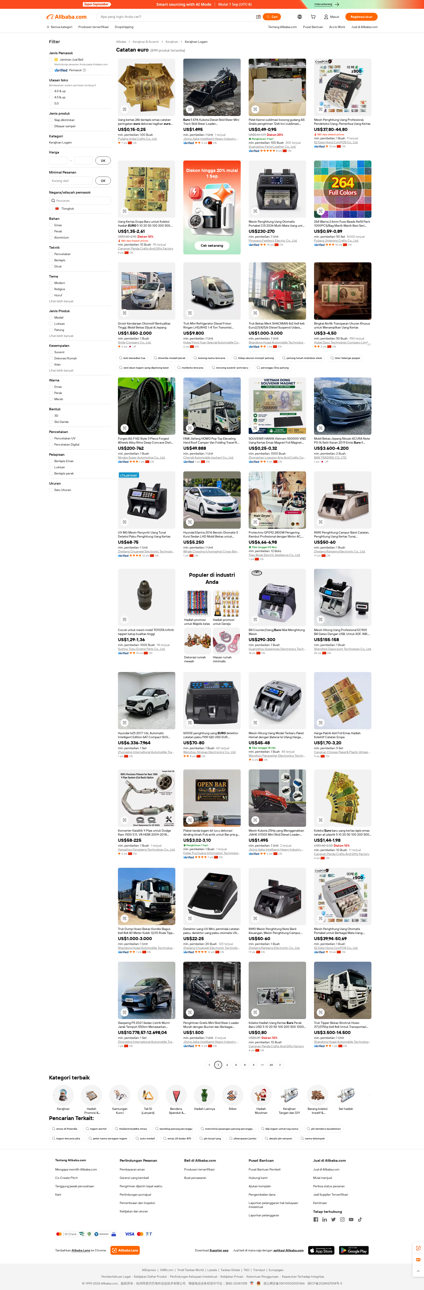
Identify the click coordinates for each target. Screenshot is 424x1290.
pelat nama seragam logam (110, 1138)
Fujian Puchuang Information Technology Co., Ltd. (212, 853)
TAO (246, 1270)
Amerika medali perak (171, 358)
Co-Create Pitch (66, 1178)
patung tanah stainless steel (304, 358)
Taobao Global (230, 1270)
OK (103, 160)
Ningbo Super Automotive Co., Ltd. (141, 457)
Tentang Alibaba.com (70, 1160)
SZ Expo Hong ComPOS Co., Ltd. (336, 142)
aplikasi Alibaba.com (288, 1250)
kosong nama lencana (211, 358)
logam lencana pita (68, 1138)
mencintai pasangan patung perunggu (229, 1128)
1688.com (166, 1270)
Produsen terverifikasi (199, 1169)
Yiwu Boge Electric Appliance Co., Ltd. (274, 555)
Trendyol (259, 1270)
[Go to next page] (280, 1065)
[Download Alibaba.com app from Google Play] (354, 1250)
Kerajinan (172, 41)
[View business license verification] (252, 1283)
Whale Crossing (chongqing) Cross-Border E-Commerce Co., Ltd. (212, 551)
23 (271, 1064)
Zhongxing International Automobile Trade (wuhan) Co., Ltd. (146, 752)
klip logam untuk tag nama (281, 1128)
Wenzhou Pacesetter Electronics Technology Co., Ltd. (277, 755)
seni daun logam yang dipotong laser (146, 367)
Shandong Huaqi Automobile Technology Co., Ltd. (277, 342)
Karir (58, 1194)
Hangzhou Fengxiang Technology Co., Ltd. (146, 849)
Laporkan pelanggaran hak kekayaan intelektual (273, 1205)
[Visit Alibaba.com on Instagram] (342, 1219)
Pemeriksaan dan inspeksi (137, 1203)
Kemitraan (320, 1203)
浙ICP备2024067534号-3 (324, 1283)
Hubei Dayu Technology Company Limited (342, 342)
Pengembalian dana (262, 1194)
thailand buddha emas (133, 1128)
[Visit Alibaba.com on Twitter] (333, 1219)
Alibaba (121, 41)
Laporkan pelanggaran (264, 1215)
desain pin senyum (280, 1138)
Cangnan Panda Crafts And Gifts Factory (145, 248)
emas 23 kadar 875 (179, 1138)
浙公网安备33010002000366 (284, 1283)
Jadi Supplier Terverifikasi (330, 1194)
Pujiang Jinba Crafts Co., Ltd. (137, 138)
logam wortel (98, 1128)
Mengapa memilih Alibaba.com (76, 1169)
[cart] (314, 17)
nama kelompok (315, 1138)
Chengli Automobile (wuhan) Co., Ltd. (208, 457)
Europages (276, 1270)
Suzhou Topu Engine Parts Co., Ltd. (141, 649)
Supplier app (219, 1250)
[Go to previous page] (209, 1065)
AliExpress (149, 1270)
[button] (258, 16)
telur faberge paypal (347, 358)
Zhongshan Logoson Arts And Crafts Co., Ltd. (277, 457)
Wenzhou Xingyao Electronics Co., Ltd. (209, 752)
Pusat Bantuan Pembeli (264, 1169)
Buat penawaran (195, 1178)
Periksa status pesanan (329, 1186)
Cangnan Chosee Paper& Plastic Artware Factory (342, 752)
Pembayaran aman (132, 1169)
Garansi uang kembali (134, 1178)
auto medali (147, 1138)
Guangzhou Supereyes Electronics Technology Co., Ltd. (277, 649)
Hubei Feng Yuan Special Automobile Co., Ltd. (212, 342)
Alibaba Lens (81, 1250)
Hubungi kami (258, 1178)
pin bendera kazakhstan (326, 1128)
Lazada (212, 1270)
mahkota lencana (192, 367)
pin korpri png (212, 1138)
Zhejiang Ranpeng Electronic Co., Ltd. (339, 551)
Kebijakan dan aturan (134, 1211)
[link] (418, 1248)
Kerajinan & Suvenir (146, 41)
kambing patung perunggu (176, 1128)
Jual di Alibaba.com (326, 1169)
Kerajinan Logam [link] (196, 41)
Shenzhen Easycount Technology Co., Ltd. (342, 649)
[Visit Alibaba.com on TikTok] (360, 1219)
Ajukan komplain (260, 1186)
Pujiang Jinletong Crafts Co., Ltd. (336, 240)
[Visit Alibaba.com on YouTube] (351, 1219)
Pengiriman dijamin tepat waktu (141, 1186)
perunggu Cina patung (275, 367)
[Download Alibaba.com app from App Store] (321, 1250)
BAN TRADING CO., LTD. (330, 457)
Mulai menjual (322, 1178)
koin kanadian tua (134, 358)
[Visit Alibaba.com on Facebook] (315, 1219)
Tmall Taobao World (190, 1270)
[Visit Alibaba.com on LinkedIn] (324, 1219)
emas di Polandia (66, 1128)
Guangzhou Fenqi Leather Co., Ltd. (272, 146)
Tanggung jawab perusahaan (74, 1186)
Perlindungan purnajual (135, 1194)
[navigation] (80, 554)
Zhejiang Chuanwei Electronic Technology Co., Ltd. (146, 551)
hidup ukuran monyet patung (256, 358)
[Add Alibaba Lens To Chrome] (125, 1250)
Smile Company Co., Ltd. (134, 342)
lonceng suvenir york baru (232, 367)
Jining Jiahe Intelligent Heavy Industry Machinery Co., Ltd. (212, 138)
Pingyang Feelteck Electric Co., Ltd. (273, 240)
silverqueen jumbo (245, 1138)
